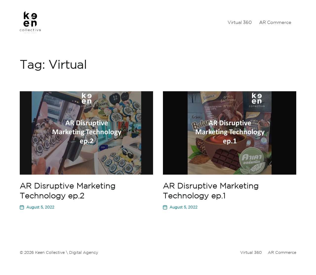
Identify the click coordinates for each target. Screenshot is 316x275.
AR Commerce (275, 22)
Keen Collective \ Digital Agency (66, 252)
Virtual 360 (240, 22)
